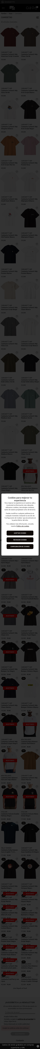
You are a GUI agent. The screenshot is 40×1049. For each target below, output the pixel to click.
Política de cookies (22, 526)
